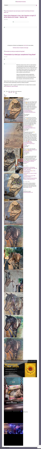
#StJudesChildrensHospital (27, 143)
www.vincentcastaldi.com (27, 110)
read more (30, 187)
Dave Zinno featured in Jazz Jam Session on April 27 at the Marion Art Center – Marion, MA (20, 16)
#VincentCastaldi (26, 111)
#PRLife (24, 150)
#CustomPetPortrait (26, 112)
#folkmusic (29, 161)
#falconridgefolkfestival (32, 160)
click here (25, 45)
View (24, 100)
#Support (33, 143)
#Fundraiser (25, 144)
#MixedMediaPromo (29, 150)
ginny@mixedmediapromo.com (28, 192)
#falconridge (25, 161)
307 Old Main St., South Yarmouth (11, 86)
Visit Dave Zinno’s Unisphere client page (20, 47)
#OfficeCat (31, 149)
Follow (5, 96)
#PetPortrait (30, 111)
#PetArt (34, 112)
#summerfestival (25, 162)
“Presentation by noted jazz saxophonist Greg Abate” (20, 54)
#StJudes (30, 141)
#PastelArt (31, 112)
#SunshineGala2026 (26, 142)
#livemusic (32, 161)
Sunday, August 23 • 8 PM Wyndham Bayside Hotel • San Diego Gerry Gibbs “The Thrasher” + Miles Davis (30, 168)
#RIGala (31, 142)
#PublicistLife (35, 149)
